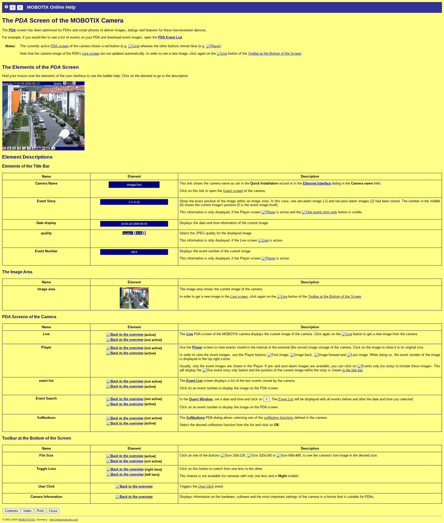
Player (197, 347)
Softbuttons (195, 418)
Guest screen (233, 191)
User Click (206, 486)
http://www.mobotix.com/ (64, 519)
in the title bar (352, 370)
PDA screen (60, 46)
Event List (194, 381)
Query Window (200, 399)
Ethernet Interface (317, 183)
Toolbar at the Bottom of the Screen (274, 53)
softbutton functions (278, 418)
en (439, 511)
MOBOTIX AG (26, 519)
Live (189, 334)
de (434, 511)
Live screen (90, 53)
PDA (12, 30)
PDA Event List (170, 37)
